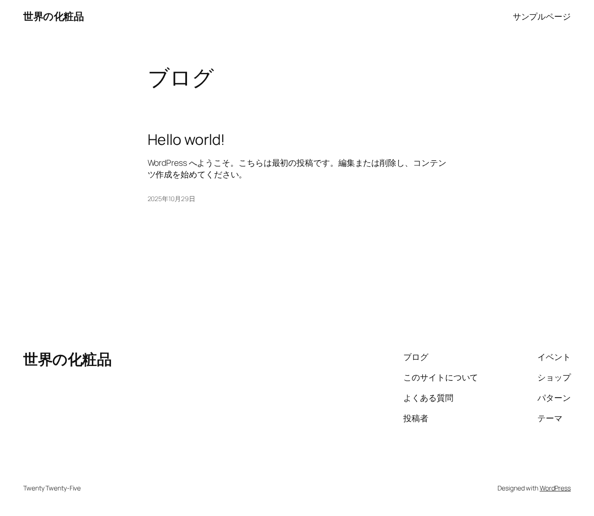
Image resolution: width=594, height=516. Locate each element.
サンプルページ (542, 16)
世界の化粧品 (53, 16)
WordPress (555, 487)
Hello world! (187, 139)
